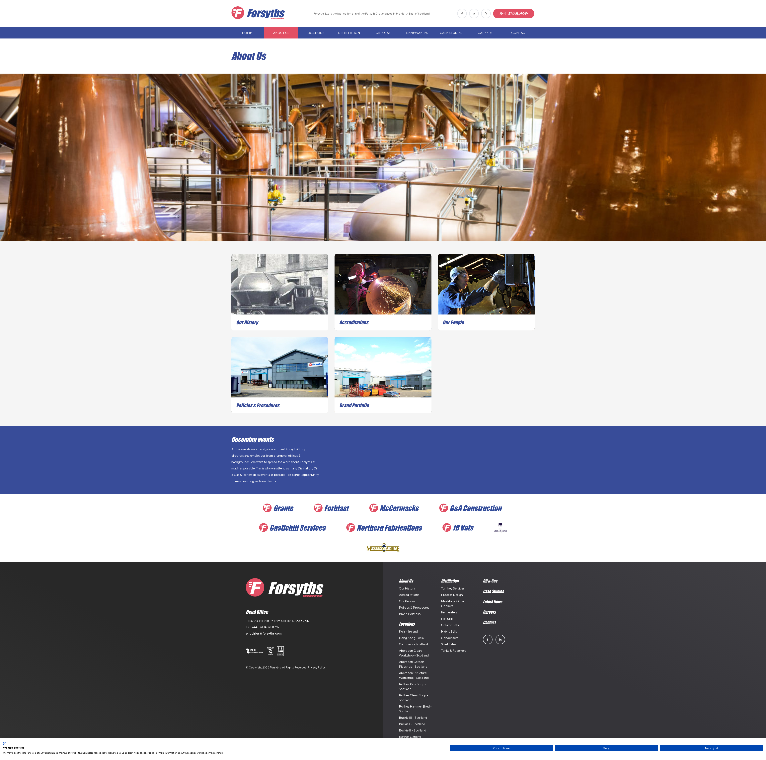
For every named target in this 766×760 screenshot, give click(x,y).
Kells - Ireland (408, 631)
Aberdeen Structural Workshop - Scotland (414, 675)
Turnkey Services (453, 588)
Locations (315, 33)
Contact (519, 33)
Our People (407, 601)
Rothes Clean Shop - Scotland (413, 697)
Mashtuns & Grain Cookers (453, 603)
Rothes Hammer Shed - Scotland (415, 709)
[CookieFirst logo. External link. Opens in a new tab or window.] (4, 743)
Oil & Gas (383, 33)
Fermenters (449, 612)
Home (247, 33)
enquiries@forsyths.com (264, 633)
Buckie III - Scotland (413, 718)
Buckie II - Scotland (412, 730)
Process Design (452, 595)
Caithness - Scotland (413, 644)
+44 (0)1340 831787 (265, 627)
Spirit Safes (448, 644)
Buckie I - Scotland (412, 724)
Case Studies (451, 33)
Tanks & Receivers (453, 651)
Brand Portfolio (410, 614)
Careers (485, 33)
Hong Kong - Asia (411, 638)
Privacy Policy (317, 667)
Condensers (449, 638)
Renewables (417, 33)
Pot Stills (447, 619)
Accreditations (409, 595)
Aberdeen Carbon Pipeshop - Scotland (413, 664)
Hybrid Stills (449, 631)
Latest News (492, 601)
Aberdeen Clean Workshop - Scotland (414, 653)
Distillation (349, 33)
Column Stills (450, 625)
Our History (407, 588)
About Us (281, 33)
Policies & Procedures (414, 607)
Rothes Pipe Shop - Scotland (412, 686)
